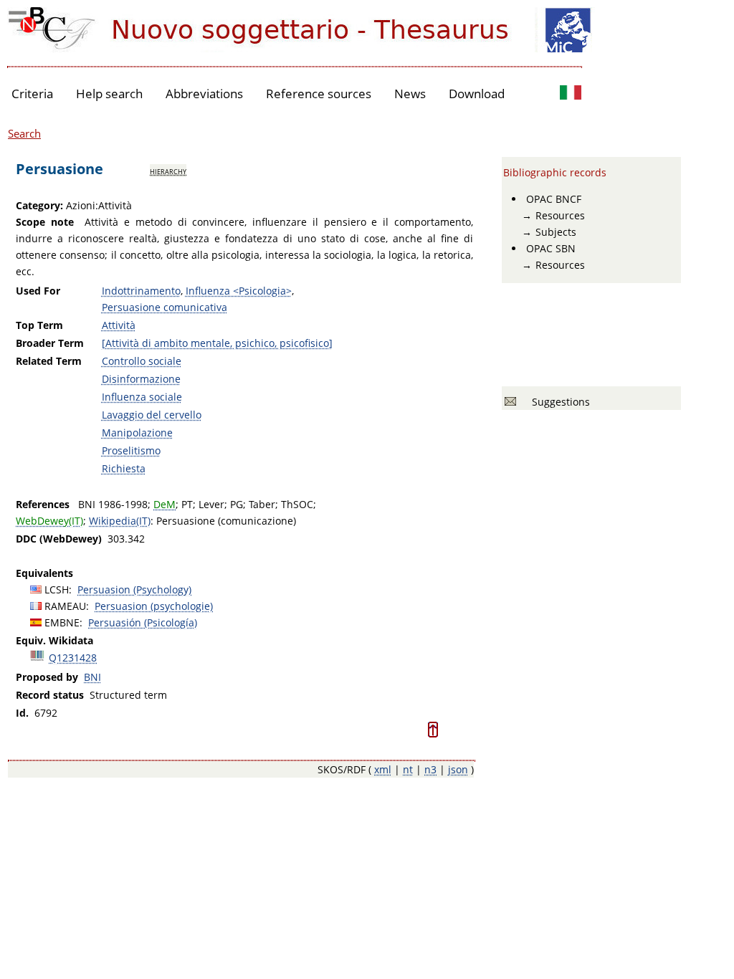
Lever (211, 504)
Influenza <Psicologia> (239, 290)
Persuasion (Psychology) (134, 589)
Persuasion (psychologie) (154, 606)
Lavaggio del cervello (151, 414)
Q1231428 (73, 657)
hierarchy (168, 170)
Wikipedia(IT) (120, 520)
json (458, 769)
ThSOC (297, 504)
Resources (560, 215)
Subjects (555, 232)
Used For (38, 290)
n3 (430, 769)
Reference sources (318, 93)
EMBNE (62, 622)
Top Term (39, 325)
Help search (109, 93)
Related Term (49, 361)
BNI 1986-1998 (113, 504)
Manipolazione (137, 432)
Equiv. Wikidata (54, 640)
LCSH (56, 589)
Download (477, 93)
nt (408, 769)
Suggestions (558, 402)
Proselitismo (131, 450)
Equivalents (44, 573)
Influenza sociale (142, 396)
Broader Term (50, 343)
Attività (118, 325)
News (410, 93)
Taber (262, 504)
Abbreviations (204, 93)
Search (24, 133)
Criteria (32, 93)
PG (236, 504)
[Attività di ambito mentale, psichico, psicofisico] (217, 343)
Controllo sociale (141, 361)
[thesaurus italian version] (570, 94)
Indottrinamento (141, 290)
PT (187, 504)
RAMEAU (65, 606)
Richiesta (124, 468)
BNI (92, 677)
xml (382, 769)
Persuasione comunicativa (164, 307)
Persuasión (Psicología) (142, 622)
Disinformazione (141, 379)
